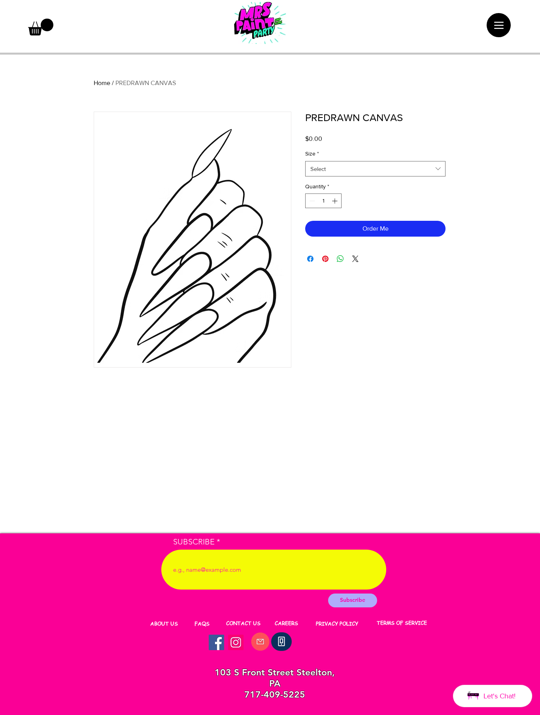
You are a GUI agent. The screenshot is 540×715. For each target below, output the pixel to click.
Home (102, 83)
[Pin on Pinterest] (325, 259)
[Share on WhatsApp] (340, 259)
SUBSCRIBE (194, 542)
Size (312, 153)
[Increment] (335, 201)
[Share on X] (355, 259)
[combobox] (375, 168)
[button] (40, 27)
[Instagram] (236, 642)
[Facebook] (216, 642)
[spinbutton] (323, 201)
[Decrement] (311, 201)
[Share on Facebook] (310, 259)
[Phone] (281, 641)
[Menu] (499, 25)
